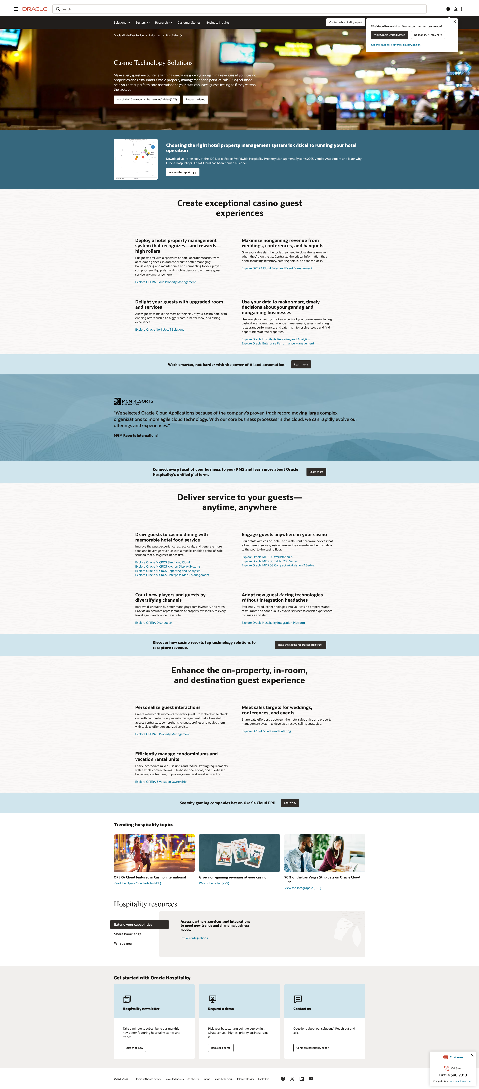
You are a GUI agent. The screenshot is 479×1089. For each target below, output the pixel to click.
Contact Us (263, 1078)
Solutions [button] (120, 22)
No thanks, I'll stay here (428, 35)
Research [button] (161, 22)
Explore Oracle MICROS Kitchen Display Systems (167, 566)
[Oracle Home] (34, 9)
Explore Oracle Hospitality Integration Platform (273, 622)
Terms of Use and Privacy (148, 1078)
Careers (206, 1078)
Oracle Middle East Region (129, 35)
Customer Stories (189, 22)
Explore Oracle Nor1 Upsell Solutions (159, 329)
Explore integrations (194, 938)
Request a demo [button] (195, 99)
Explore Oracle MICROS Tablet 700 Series (270, 561)
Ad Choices (193, 1078)
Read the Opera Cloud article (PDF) (137, 883)
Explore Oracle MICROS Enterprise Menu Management (172, 575)
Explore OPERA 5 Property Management (162, 734)
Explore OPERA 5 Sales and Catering (266, 731)
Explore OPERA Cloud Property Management (165, 282)
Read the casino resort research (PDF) (300, 644)
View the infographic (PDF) (302, 888)
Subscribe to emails (224, 1078)
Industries (155, 35)
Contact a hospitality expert (312, 1047)
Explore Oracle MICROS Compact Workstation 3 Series (278, 565)
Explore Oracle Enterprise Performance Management (278, 343)
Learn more (301, 364)
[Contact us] (463, 9)
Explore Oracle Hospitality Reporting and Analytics (276, 339)
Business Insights (217, 22)
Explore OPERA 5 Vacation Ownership (161, 782)
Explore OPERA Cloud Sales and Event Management (277, 268)
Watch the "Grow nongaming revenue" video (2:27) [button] (147, 99)
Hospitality (172, 35)
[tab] (139, 924)
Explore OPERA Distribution (153, 622)
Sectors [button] (141, 22)
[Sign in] (456, 9)
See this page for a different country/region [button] (395, 44)
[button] (15, 9)
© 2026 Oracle (121, 1078)
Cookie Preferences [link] (174, 1078)
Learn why (290, 802)
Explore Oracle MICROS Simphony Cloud (162, 562)
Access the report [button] (179, 172)
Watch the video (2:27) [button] (214, 883)
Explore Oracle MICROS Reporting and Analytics (167, 571)
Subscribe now (134, 1047)
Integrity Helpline (245, 1078)
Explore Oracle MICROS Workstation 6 (267, 557)
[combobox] (239, 8)
